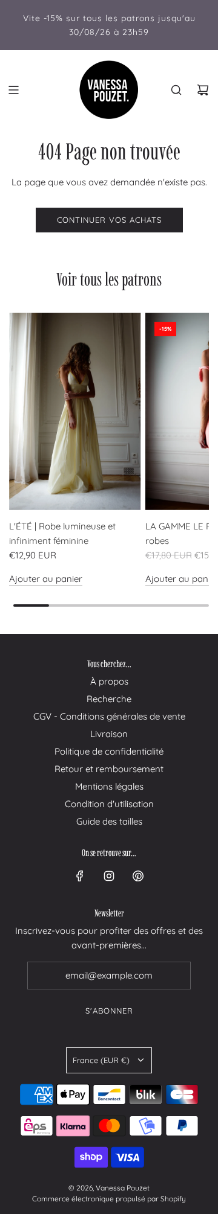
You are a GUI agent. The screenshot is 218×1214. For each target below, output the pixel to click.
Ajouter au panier (45, 578)
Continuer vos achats (109, 220)
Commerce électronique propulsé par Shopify (109, 1198)
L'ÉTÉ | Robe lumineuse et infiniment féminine (62, 533)
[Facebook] (80, 876)
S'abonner (109, 1010)
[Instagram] (109, 876)
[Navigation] (13, 90)
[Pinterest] (138, 876)
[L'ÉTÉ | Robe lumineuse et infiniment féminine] (75, 411)
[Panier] (203, 90)
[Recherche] (176, 90)
